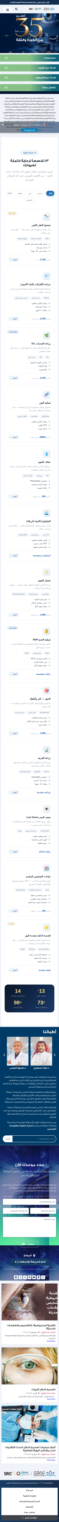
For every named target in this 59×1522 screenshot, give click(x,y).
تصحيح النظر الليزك (43, 1389)
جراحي (40, 193)
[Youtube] (34, 1277)
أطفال (9, 193)
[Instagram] (20, 1277)
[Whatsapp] (43, 1277)
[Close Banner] (2, 124)
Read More (51, 1341)
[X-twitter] (25, 1277)
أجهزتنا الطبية (29, 1496)
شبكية (20, 193)
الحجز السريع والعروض (29, 1501)
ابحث (7, 1139)
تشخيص (29, 200)
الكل (50, 193)
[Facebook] (16, 1277)
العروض (29, 1507)
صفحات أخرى (31, 1518)
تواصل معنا (29, 1512)
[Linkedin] (38, 1277)
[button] (7, 9)
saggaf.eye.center (48, 1332)
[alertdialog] (29, 127)
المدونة (29, 1490)
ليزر (29, 193)
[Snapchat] (29, 1277)
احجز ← (14, 260)
